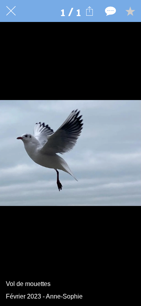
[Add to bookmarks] (130, 11)
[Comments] (109, 11)
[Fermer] (11, 11)
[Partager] (89, 11)
